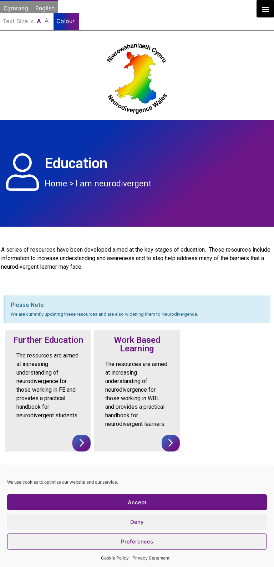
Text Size (26, 20)
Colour (66, 21)
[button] (265, 8)
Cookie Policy (115, 558)
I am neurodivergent (113, 184)
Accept (137, 502)
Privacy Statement (150, 558)
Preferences (137, 541)
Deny (137, 522)
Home (56, 184)
